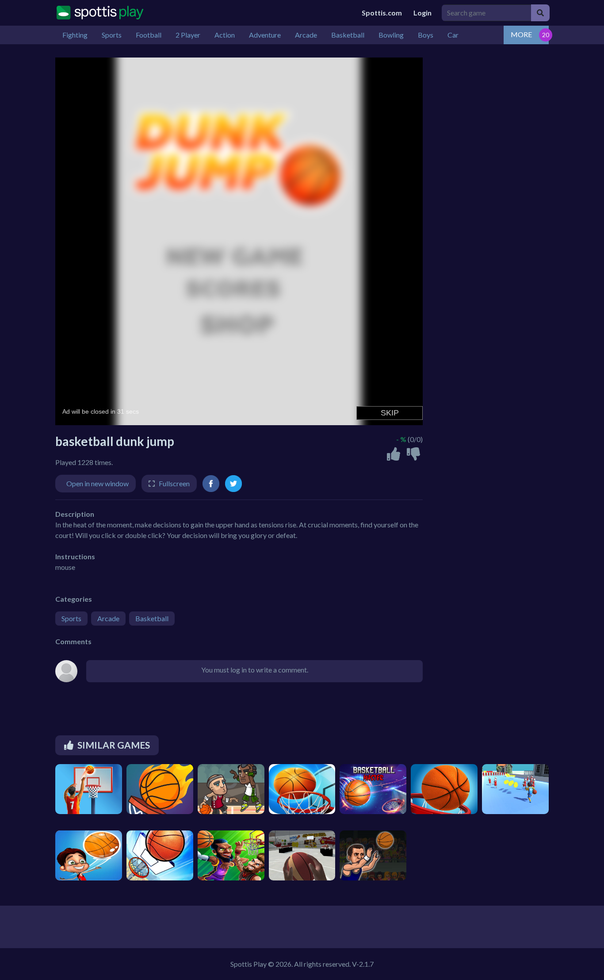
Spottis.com (382, 12)
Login (422, 12)
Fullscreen (174, 483)
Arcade (108, 618)
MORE (521, 34)
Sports (71, 618)
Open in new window (97, 483)
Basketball (151, 618)
